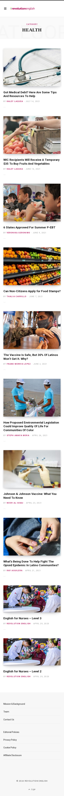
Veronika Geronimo (18, 233)
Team (6, 711)
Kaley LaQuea (15, 101)
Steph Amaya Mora (18, 435)
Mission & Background (14, 704)
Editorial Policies (11, 732)
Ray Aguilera (15, 570)
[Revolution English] (22, 9)
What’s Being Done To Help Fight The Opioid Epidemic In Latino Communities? (31, 563)
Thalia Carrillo (17, 296)
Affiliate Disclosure (12, 755)
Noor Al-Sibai (15, 503)
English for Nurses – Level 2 (22, 671)
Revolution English (19, 624)
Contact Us (8, 719)
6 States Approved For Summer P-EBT (29, 227)
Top (33, 790)
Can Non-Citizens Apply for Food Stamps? (32, 291)
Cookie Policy (9, 747)
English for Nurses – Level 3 (22, 618)
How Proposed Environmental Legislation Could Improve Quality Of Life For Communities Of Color (31, 426)
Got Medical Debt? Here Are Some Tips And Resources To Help (30, 94)
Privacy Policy (10, 740)
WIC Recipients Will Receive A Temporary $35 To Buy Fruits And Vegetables (31, 161)
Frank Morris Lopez (19, 364)
